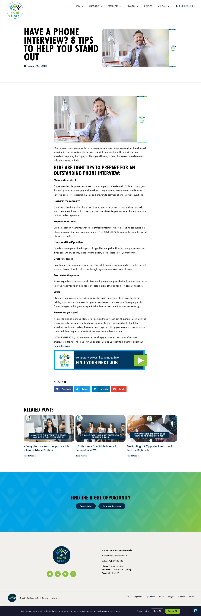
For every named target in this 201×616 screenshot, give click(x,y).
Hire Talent (97, 7)
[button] (63, 389)
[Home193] (100, 369)
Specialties (116, 7)
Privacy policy (143, 611)
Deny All (157, 611)
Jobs (80, 7)
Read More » (30, 455)
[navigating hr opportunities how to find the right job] (152, 428)
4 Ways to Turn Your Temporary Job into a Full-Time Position (46, 448)
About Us (134, 7)
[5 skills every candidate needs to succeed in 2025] (100, 428)
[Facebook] (50, 574)
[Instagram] (73, 574)
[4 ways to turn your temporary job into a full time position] (49, 428)
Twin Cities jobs (61, 345)
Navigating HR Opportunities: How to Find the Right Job (150, 448)
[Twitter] (65, 574)
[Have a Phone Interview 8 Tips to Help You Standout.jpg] (100, 141)
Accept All (172, 611)
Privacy (45, 597)
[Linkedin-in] (58, 574)
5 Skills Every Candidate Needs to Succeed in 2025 (96, 448)
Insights (149, 7)
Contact (165, 7)
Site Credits (56, 597)
